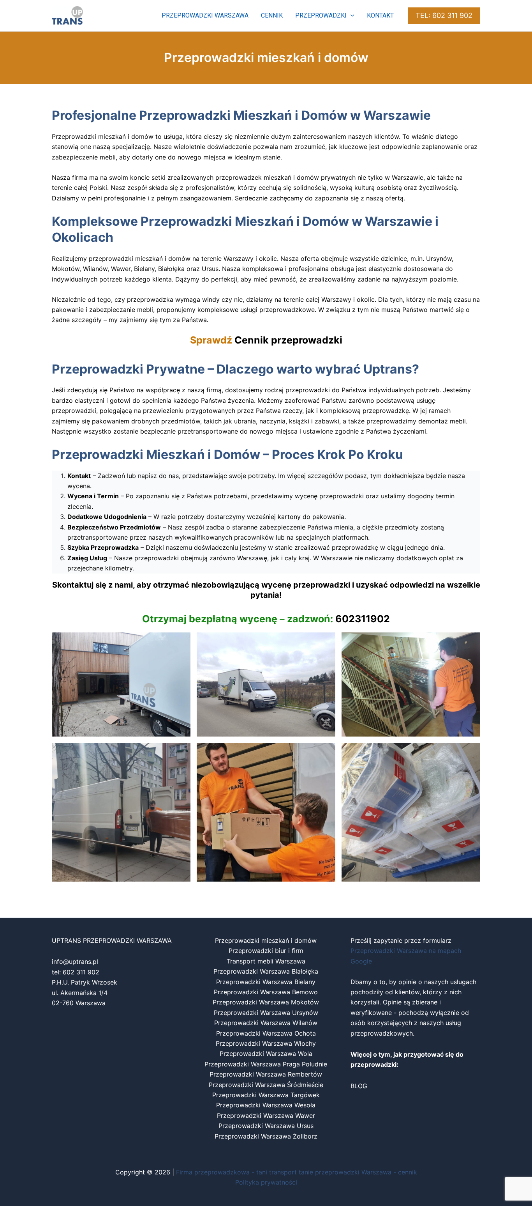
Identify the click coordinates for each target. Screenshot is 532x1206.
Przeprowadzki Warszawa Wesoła (265, 1105)
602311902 (362, 619)
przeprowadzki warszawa (205, 15)
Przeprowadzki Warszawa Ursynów (266, 1013)
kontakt (380, 15)
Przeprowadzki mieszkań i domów (266, 940)
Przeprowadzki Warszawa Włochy (266, 1043)
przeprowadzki (321, 15)
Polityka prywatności (266, 1182)
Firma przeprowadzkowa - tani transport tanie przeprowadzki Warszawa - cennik (296, 1172)
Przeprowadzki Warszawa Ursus (266, 1126)
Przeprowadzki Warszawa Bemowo (266, 992)
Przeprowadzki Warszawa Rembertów (266, 1074)
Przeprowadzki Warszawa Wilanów (265, 1023)
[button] (350, 15)
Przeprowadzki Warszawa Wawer (266, 1115)
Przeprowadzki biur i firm (266, 951)
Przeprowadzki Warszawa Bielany (265, 982)
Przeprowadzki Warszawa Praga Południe (265, 1064)
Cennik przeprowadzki (288, 340)
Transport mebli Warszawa (266, 961)
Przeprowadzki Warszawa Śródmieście (266, 1085)
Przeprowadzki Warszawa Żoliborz (266, 1136)
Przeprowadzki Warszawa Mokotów (266, 1002)
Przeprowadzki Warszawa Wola (266, 1053)
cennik (272, 15)
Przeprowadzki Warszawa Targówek (266, 1095)
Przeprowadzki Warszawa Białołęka (265, 971)
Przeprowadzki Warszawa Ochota (266, 1033)
